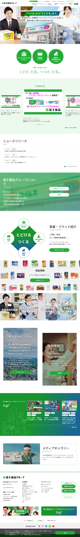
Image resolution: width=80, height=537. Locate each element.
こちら (25, 532)
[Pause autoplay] (42, 125)
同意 (65, 533)
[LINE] (50, 526)
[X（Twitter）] (39, 526)
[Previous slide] (7, 100)
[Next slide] (72, 100)
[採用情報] (21, 511)
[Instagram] (43, 526)
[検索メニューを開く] (77, 1)
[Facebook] (46, 526)
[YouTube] (53, 526)
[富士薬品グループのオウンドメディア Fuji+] (59, 511)
